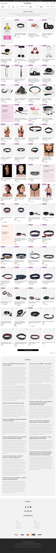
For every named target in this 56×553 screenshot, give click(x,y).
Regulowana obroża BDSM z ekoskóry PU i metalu (47, 138)
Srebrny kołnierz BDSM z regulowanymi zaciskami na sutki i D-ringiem (47, 119)
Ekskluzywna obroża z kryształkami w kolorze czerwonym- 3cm (33, 282)
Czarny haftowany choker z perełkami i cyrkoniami (20, 198)
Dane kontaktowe (18, 524)
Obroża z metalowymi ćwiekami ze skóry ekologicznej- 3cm (48, 281)
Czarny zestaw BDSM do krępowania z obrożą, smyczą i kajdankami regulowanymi (34, 80)
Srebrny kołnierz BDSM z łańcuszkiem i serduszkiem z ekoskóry (6, 99)
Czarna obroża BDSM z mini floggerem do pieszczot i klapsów (20, 80)
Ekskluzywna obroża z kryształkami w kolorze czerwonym (46, 239)
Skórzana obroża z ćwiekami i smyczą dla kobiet (34, 302)
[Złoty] (2, 262)
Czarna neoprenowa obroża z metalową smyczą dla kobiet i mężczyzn (34, 218)
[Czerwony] (42, 241)
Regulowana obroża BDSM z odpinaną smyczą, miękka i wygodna (20, 139)
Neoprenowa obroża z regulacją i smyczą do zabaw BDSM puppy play (34, 199)
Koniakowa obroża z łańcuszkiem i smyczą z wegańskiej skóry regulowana (34, 34)
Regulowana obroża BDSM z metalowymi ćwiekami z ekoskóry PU (20, 158)
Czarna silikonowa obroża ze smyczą (48, 302)
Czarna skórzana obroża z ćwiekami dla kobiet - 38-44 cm (7, 343)
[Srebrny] (43, 241)
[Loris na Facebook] (30, 507)
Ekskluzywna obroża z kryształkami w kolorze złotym (7, 261)
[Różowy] (28, 120)
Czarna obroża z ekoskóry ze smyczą (48, 218)
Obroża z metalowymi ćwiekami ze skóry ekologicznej (21, 281)
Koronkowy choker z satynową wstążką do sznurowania (7, 198)
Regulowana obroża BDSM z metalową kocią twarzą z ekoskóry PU (34, 139)
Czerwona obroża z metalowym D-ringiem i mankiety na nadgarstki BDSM (34, 60)
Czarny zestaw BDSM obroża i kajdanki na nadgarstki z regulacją (48, 34)
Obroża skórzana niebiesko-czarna (20, 218)
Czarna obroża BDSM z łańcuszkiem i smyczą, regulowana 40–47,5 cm (47, 158)
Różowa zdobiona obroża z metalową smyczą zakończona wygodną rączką (21, 239)
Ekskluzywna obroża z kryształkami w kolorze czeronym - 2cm (5, 282)
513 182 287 (28, 511)
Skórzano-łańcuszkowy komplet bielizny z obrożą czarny (7, 179)
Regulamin (17, 526)
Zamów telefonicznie (37, 522)
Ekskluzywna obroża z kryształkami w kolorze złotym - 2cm (48, 261)
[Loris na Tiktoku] (25, 507)
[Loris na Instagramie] (28, 507)
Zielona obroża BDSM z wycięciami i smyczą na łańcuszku (47, 99)
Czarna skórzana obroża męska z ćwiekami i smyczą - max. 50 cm (34, 322)
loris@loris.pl (28, 515)
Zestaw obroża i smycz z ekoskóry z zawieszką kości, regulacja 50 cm (47, 199)
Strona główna (18, 522)
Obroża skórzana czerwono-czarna (6, 218)
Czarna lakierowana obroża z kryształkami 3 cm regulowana (21, 34)
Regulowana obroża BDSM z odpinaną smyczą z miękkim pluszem (6, 139)
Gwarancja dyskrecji (37, 527)
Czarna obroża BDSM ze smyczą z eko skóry (7, 79)
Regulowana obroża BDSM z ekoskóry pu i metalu (6, 158)
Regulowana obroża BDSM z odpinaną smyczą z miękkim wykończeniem (6, 60)
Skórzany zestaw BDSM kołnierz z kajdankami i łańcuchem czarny (21, 99)
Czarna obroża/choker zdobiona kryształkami (34, 179)
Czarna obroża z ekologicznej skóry (48, 322)
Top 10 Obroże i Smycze (7, 37)
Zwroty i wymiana (36, 526)
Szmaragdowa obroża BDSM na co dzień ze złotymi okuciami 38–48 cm (34, 99)
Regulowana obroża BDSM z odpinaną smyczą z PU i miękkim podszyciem (21, 119)
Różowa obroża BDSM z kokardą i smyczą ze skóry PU (34, 119)
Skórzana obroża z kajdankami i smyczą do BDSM (48, 60)
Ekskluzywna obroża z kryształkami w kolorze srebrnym (19, 261)
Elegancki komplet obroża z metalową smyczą (6, 302)
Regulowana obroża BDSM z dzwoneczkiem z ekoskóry (34, 158)
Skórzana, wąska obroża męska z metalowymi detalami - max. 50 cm (21, 343)
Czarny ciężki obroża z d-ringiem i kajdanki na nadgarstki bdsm (21, 60)
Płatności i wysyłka (36, 524)
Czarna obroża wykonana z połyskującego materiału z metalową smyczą (20, 322)
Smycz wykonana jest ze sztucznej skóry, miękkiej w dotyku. (33, 261)
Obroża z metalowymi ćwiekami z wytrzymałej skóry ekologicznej (34, 239)
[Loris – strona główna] (28, 3)
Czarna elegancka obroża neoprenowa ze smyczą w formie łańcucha (20, 303)
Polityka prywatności (19, 527)
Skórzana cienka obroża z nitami (48, 342)
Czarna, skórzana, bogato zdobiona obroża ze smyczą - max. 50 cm (6, 322)
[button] (4, 18)
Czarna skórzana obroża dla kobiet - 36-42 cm (33, 343)
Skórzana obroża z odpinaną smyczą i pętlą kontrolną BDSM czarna (21, 179)
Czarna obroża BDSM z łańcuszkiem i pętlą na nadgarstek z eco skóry (47, 80)
